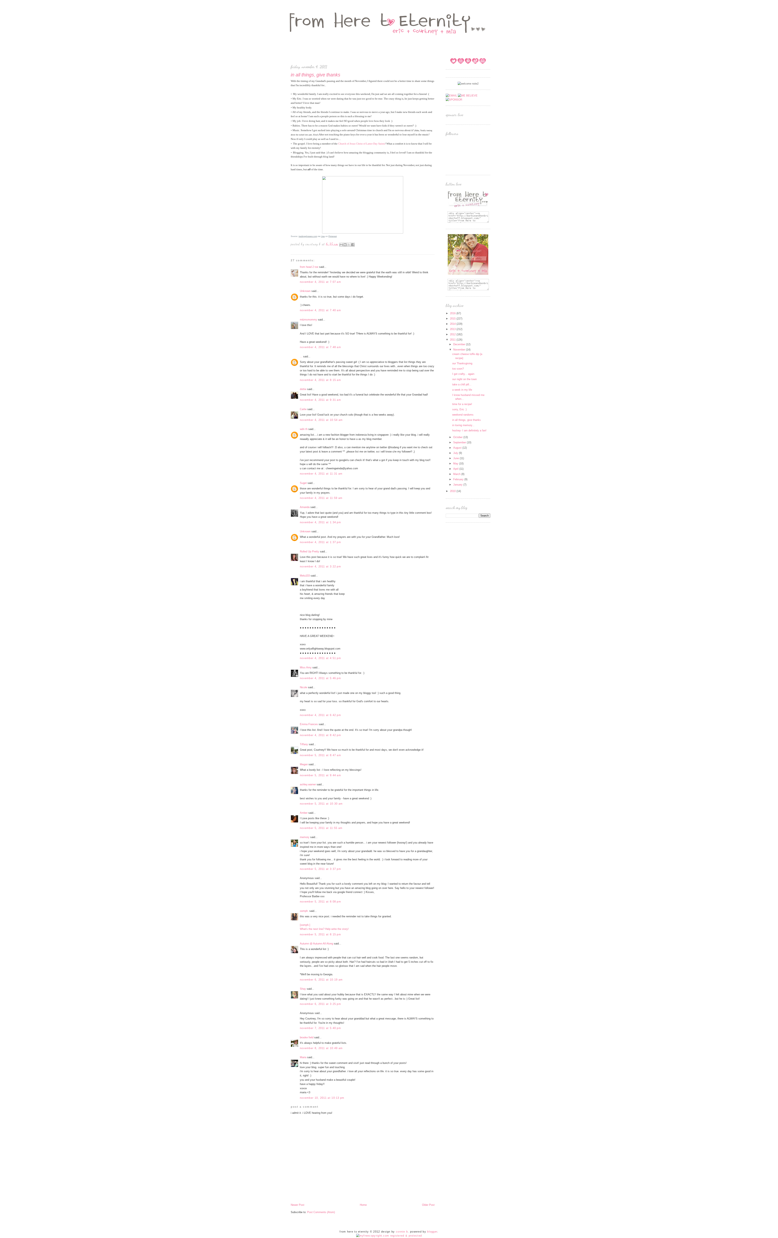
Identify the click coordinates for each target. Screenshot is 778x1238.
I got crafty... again (463, 373)
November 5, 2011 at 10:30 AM (321, 803)
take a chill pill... (461, 384)
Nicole (303, 687)
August (457, 447)
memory (304, 837)
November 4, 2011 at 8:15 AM (320, 380)
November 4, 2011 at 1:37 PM (320, 542)
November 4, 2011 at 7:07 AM (320, 281)
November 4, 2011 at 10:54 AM (321, 419)
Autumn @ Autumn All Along (316, 943)
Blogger (432, 1231)
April (456, 468)
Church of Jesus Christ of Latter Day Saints (361, 143)
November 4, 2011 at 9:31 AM (320, 399)
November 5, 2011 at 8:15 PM (320, 934)
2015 (453, 318)
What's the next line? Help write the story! (324, 928)
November (459, 349)
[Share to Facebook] (353, 245)
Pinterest (332, 236)
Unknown (305, 291)
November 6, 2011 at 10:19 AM (321, 979)
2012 (453, 334)
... (301, 356)
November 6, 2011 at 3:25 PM (320, 1003)
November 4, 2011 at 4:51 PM (320, 658)
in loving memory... (463, 425)
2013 (453, 329)
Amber (304, 812)
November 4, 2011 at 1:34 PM (320, 522)
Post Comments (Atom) (321, 1212)
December (459, 344)
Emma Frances (309, 724)
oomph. (304, 910)
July (456, 452)
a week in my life (462, 389)
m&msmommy (308, 319)
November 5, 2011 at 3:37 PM (320, 868)
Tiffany (304, 744)
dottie (303, 389)
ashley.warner (308, 784)
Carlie (303, 409)
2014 (453, 323)
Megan (304, 764)
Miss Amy (306, 667)
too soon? (458, 368)
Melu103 (305, 575)
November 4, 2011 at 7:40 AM (320, 310)
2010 (453, 491)
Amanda (305, 507)
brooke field (306, 1037)
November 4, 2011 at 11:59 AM (321, 497)
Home (363, 1204)
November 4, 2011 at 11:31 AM (321, 473)
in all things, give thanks (466, 419)
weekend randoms (462, 414)
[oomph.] (305, 924)
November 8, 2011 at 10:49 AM (321, 1048)
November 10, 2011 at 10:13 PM (322, 1097)
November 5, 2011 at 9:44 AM (320, 775)
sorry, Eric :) (459, 409)
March (457, 474)
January (458, 484)
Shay (303, 988)
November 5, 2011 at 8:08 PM (320, 901)
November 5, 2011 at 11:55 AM (321, 828)
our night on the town (464, 379)
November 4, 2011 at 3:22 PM (320, 566)
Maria (303, 1057)
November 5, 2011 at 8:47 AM (320, 755)
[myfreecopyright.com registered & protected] (389, 1235)
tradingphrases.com (308, 236)
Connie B (402, 1231)
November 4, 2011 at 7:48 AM (320, 347)
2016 (453, 313)
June (456, 458)
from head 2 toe (309, 266)
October (458, 437)
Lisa (323, 236)
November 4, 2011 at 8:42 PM (320, 735)
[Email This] (341, 245)
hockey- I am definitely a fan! (469, 430)
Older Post (428, 1204)
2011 (453, 339)
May (456, 463)
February (458, 479)
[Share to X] (349, 245)
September (460, 442)
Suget (303, 482)
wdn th (304, 429)
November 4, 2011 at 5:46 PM (320, 678)
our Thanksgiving (462, 363)
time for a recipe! (462, 404)
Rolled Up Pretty (309, 551)
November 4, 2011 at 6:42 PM (320, 715)
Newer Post (297, 1204)
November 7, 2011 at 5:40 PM (320, 1028)
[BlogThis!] (345, 245)
